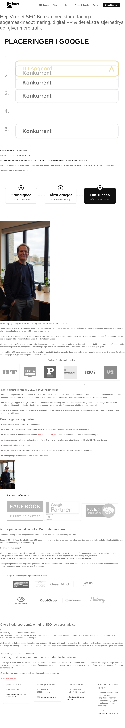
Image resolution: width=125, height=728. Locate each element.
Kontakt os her (111, 5)
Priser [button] (95, 5)
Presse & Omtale (82, 5)
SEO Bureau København (45, 697)
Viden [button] (55, 5)
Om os (68, 5)
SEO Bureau (44, 5)
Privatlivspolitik (11, 697)
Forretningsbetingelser (14, 694)
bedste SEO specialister (47, 435)
